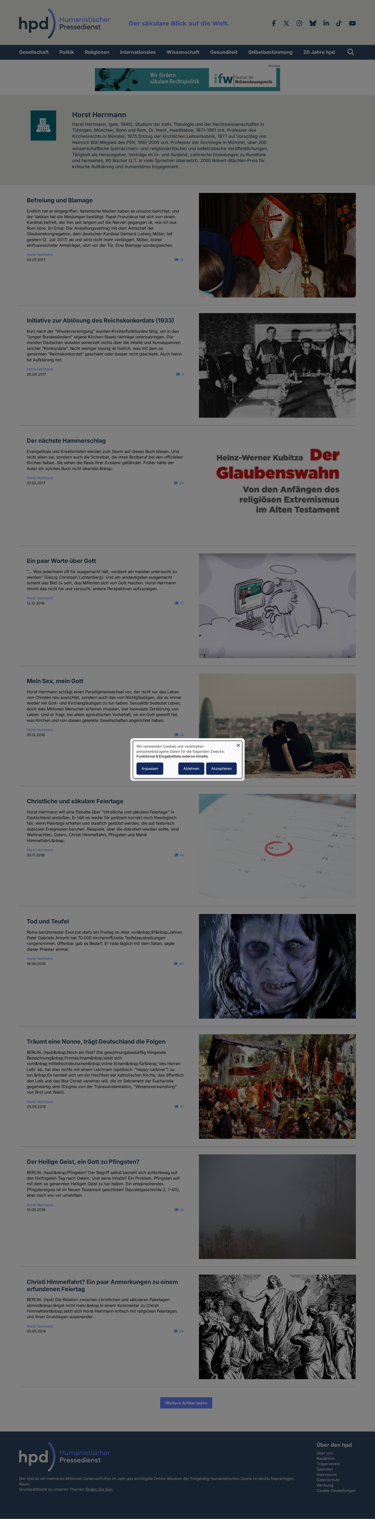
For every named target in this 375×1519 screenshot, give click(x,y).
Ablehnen (191, 768)
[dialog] (187, 759)
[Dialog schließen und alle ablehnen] (238, 744)
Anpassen (150, 768)
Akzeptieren (221, 768)
